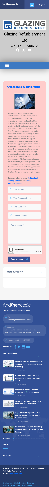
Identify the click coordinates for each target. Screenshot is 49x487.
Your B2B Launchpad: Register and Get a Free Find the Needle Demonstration (27, 415)
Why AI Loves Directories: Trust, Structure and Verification (28, 402)
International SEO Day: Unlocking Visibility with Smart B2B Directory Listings (29, 429)
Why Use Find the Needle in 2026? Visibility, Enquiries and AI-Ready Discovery (29, 364)
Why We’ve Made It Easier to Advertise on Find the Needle (27, 391)
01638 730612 (26, 46)
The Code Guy (16, 474)
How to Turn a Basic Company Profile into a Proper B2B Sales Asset (27, 378)
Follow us (7, 456)
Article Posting (20, 483)
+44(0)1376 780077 (22, 340)
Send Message (17, 259)
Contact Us (7, 483)
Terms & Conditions (24, 486)
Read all (6, 439)
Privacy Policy (9, 486)
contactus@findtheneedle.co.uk (18, 320)
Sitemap (30, 483)
